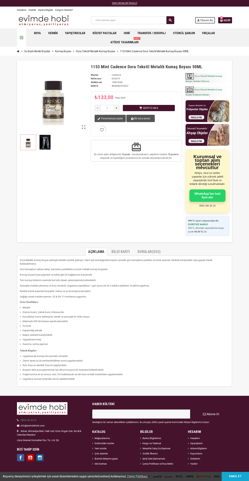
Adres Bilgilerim (198, 448)
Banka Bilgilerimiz (152, 438)
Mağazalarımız (102, 438)
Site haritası (101, 463)
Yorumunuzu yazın (111, 118)
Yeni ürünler (101, 448)
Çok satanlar (101, 453)
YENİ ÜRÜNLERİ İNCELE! (124, 3)
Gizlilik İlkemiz (150, 453)
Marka (94, 75)
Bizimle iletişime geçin (106, 458)
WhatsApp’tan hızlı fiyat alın (207, 195)
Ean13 (94, 85)
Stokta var (96, 82)
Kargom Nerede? (64, 10)
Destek (32, 10)
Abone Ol (212, 414)
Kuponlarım (196, 453)
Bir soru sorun (142, 118)
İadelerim (195, 458)
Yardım (194, 463)
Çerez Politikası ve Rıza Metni (158, 463)
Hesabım (21, 10)
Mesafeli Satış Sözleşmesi (156, 448)
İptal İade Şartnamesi (154, 458)
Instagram (40, 457)
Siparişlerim (196, 443)
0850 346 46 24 (28, 420)
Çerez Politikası (137, 476)
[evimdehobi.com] (43, 20)
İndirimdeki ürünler (104, 443)
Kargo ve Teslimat (152, 443)
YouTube (30, 457)
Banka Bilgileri (45, 10)
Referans (96, 78)
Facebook (20, 457)
